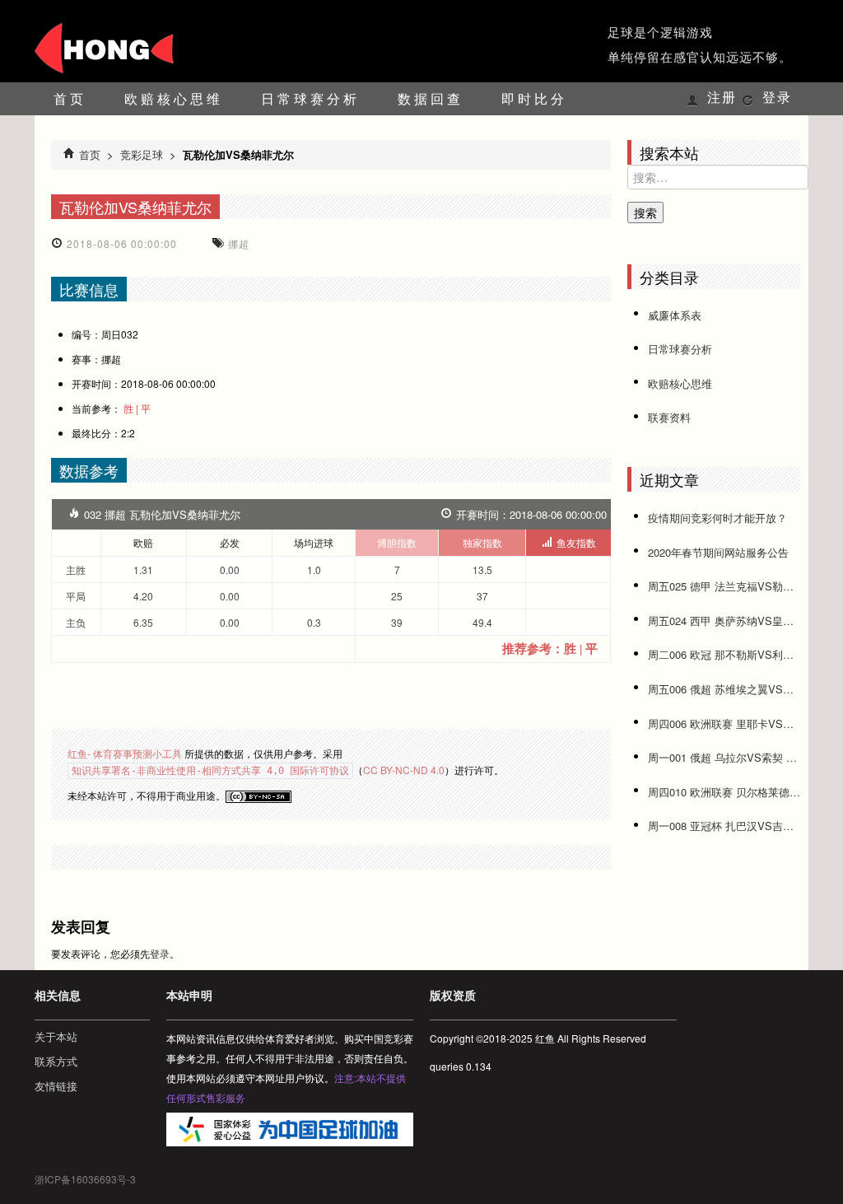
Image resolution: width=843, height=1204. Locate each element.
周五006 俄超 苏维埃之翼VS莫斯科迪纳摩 (724, 689)
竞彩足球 (141, 154)
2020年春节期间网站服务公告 (718, 552)
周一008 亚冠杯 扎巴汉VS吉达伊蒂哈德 (724, 825)
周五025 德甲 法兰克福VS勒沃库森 (724, 586)
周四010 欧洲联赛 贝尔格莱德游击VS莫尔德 (724, 792)
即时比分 (534, 98)
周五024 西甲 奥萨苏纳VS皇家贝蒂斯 (724, 620)
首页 (70, 98)
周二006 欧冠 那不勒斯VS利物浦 (724, 654)
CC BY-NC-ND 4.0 (404, 770)
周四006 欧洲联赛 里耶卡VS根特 (724, 723)
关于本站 (56, 1036)
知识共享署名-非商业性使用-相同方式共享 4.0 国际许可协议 (210, 771)
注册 (722, 98)
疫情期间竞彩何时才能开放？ (717, 517)
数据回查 (430, 98)
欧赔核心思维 (173, 98)
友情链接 (56, 1086)
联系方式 (56, 1061)
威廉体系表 (674, 315)
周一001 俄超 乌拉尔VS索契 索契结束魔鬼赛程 (724, 757)
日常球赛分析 (310, 98)
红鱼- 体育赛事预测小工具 (125, 753)
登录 (777, 98)
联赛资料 (669, 417)
